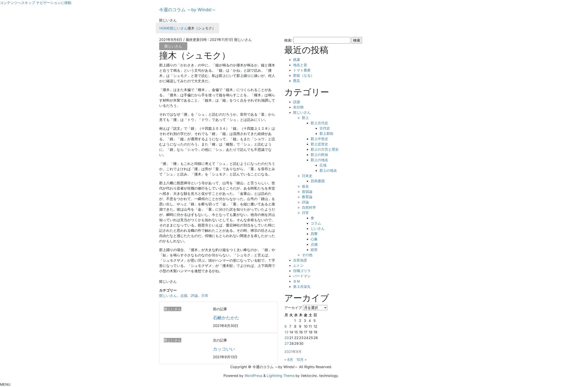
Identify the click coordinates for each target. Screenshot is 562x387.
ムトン (298, 265)
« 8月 (288, 359)
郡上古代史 (319, 123)
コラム (316, 223)
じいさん (318, 228)
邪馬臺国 (318, 181)
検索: (288, 40)
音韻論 (307, 191)
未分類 (298, 107)
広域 (322, 165)
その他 (307, 255)
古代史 (324, 128)
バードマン (302, 276)
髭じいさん (173, 46)
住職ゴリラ (302, 270)
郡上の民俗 (319, 154)
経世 (314, 249)
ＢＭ (296, 281)
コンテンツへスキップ (17, 2)
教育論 (307, 197)
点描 (183, 295)
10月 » (301, 359)
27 (287, 343)
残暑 (296, 59)
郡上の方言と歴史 (325, 149)
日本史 (307, 175)
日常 (204, 295)
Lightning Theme (280, 375)
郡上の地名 (319, 160)
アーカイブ (293, 307)
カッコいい (224, 349)
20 (287, 338)
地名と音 (300, 65)
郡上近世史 (319, 144)
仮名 (305, 186)
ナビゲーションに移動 (53, 2)
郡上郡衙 (326, 133)
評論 (194, 295)
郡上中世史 (319, 139)
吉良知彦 (300, 260)
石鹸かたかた (226, 317)
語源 (296, 102)
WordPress (253, 375)
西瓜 (296, 80)
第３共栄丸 (302, 286)
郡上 (305, 117)
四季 (314, 234)
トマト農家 (302, 70)
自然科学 (309, 207)
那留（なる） (303, 75)
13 (286, 332)
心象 (314, 239)
